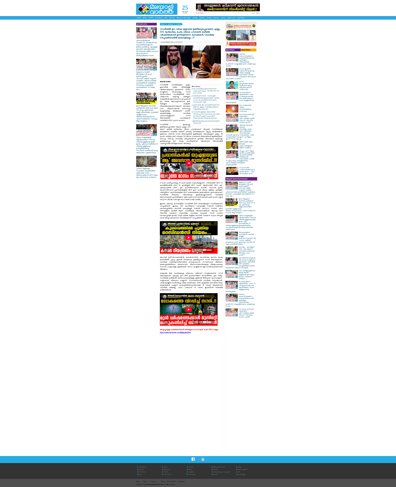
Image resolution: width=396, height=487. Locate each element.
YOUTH (223, 18)
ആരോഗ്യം (166, 470)
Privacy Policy (171, 481)
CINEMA (195, 18)
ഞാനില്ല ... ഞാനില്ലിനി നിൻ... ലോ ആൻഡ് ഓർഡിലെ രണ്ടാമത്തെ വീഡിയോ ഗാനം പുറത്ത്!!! (247, 251)
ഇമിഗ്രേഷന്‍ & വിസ (219, 467)
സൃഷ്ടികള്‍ (191, 472)
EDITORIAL (241, 18)
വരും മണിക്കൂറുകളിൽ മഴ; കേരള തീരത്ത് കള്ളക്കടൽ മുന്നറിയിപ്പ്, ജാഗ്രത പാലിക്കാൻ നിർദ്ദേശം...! (247, 275)
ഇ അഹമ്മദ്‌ (241, 475)
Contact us (154, 481)
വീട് (239, 472)
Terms (163, 481)
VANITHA (172, 18)
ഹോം (162, 24)
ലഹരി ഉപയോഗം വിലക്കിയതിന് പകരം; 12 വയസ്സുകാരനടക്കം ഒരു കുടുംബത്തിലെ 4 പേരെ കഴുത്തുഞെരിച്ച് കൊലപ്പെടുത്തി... (240, 98)
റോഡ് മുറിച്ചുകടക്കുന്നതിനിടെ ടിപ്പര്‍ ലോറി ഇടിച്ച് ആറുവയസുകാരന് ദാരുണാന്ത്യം (246, 86)
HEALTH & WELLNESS (183, 18)
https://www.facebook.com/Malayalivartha (175, 333)
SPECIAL (216, 18)
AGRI (165, 18)
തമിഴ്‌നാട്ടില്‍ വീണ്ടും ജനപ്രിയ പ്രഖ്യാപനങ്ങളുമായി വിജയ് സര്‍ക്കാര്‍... (246, 145)
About (145, 481)
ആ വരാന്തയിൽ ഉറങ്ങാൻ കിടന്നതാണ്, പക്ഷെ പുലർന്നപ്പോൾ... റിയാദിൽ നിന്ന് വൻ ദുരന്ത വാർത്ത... (206, 91)
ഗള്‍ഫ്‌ (178, 24)
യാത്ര (190, 470)
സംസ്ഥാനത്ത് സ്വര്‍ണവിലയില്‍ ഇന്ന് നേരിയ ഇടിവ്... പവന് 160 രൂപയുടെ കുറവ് (247, 171)
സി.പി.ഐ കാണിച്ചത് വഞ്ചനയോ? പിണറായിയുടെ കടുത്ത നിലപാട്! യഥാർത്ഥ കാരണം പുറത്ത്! (247, 118)
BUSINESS (159, 18)
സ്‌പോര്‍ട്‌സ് (167, 475)
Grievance (182, 481)
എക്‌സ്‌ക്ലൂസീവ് (243, 470)
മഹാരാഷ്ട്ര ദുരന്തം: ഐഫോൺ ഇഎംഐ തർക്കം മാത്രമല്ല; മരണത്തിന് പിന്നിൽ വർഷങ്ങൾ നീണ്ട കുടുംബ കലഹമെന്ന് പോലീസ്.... (241, 74)
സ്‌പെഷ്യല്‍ (192, 475)
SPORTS (202, 18)
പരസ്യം (215, 470)
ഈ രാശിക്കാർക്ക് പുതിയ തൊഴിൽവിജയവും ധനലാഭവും (245, 108)
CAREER (151, 18)
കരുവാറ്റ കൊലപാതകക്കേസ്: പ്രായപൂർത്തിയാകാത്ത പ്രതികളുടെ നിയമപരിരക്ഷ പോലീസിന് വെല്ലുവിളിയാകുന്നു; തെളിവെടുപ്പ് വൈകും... (241, 60)
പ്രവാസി (170, 24)
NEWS (145, 18)
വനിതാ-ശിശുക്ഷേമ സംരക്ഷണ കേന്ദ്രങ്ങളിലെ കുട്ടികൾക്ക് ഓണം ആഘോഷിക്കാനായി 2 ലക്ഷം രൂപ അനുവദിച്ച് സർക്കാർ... (147, 173)
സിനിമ (165, 472)
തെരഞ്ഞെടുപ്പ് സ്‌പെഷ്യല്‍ (221, 472)
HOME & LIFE (231, 18)
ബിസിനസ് (142, 472)
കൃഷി (140, 475)
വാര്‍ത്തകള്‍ (142, 467)
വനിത (165, 467)
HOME (139, 18)
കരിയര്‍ (141, 470)
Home (138, 481)
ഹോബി (190, 467)
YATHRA (209, 18)
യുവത (240, 467)
